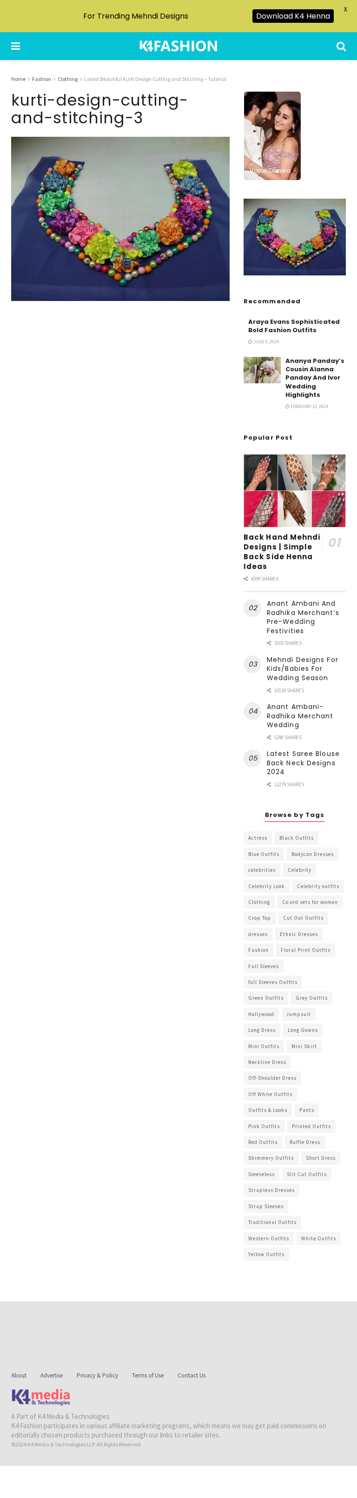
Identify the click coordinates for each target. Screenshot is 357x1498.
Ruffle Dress (305, 1142)
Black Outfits (296, 838)
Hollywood (261, 1014)
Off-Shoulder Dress (272, 1078)
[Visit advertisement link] (295, 237)
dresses (258, 934)
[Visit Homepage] (178, 46)
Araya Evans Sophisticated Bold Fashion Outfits (294, 325)
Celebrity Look (266, 886)
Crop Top (259, 918)
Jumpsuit (298, 1014)
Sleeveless (261, 1174)
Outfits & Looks (267, 1110)
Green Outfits (266, 998)
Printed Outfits (311, 1126)
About (18, 1375)
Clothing (68, 78)
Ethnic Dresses (299, 934)
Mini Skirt (304, 1046)
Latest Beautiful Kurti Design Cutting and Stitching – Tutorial (155, 78)
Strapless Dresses (271, 1190)
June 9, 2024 (265, 342)
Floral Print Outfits (306, 950)
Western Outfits (268, 1238)
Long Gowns (303, 1030)
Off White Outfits (270, 1094)
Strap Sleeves (266, 1206)
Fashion (41, 78)
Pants (306, 1110)
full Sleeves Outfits (273, 982)
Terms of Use (148, 1375)
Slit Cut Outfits (307, 1174)
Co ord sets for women (310, 902)
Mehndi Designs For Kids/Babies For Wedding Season (302, 668)
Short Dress (321, 1158)
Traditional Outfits (272, 1222)
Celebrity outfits (318, 886)
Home (18, 78)
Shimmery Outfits (271, 1158)
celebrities (262, 870)
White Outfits (318, 1238)
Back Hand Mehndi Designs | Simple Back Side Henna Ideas (282, 551)
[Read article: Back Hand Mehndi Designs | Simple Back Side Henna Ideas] (295, 490)
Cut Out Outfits (303, 918)
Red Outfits (263, 1142)
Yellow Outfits (266, 1254)
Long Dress (262, 1030)
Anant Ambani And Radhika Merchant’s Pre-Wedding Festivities (303, 617)
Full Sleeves (263, 966)
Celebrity (299, 870)
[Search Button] (341, 46)
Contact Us (191, 1375)
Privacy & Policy (97, 1375)
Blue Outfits (263, 854)
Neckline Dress (267, 1062)
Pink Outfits (264, 1126)
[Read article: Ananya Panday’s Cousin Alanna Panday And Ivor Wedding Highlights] (262, 370)
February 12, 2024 (309, 406)
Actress (257, 838)
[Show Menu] (15, 46)
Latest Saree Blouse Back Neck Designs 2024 (303, 762)
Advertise (51, 1375)
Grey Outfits (312, 998)
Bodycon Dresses (312, 854)
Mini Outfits (263, 1046)
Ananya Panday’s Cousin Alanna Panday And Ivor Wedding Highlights (314, 377)
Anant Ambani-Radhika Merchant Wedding (300, 715)
